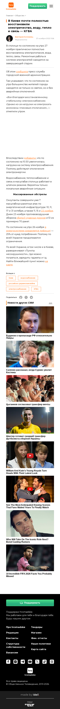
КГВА (36, 289)
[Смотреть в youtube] (30, 662)
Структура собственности (15, 645)
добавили (30, 158)
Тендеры (36, 627)
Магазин (36, 632)
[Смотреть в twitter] (37, 662)
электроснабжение (17, 289)
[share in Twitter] (26, 297)
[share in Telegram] (31, 297)
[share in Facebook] (20, 297)
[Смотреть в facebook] (8, 662)
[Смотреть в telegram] (23, 662)
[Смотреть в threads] (52, 662)
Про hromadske (15, 627)
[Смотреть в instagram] (15, 662)
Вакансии (12, 652)
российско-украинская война (22, 283)
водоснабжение (28, 278)
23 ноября (47, 210)
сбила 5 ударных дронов (31, 218)
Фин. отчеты (39, 638)
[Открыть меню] (51, 6)
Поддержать (38, 6)
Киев (11, 278)
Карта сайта (38, 649)
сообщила (22, 71)
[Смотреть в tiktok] (44, 662)
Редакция (12, 632)
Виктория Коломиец (24, 37)
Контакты (12, 638)
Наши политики (41, 643)
